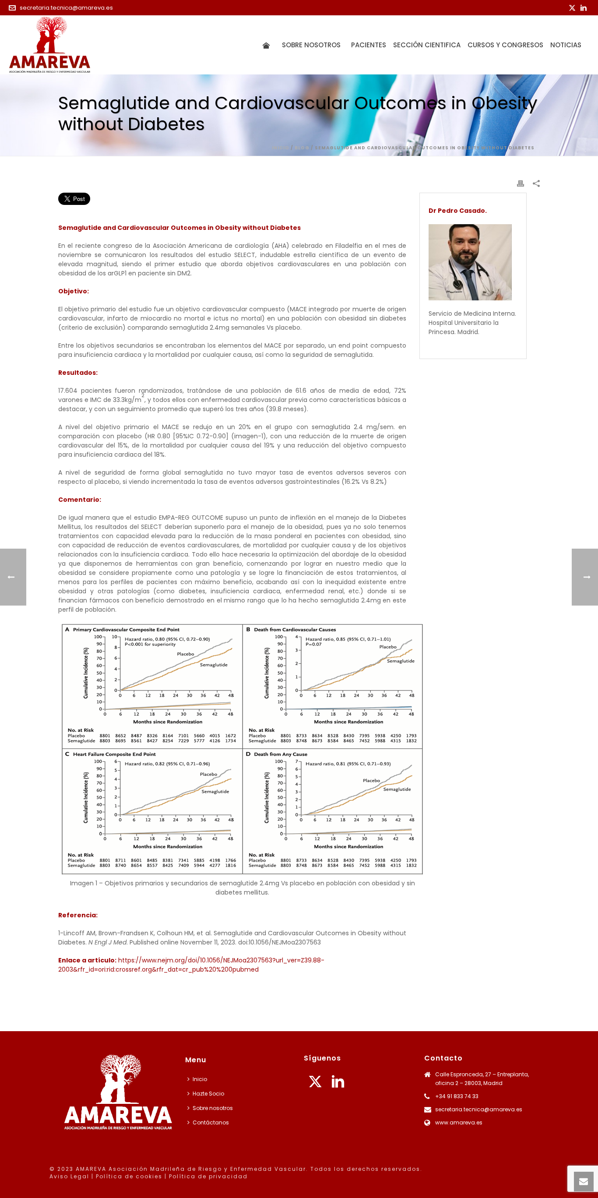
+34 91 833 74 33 (456, 1096)
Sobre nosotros (313, 44)
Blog (302, 147)
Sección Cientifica (427, 44)
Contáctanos (211, 1122)
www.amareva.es (458, 1122)
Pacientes (368, 44)
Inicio (280, 147)
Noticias (565, 44)
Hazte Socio (208, 1093)
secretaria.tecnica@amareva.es (66, 8)
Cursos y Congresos (505, 44)
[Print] (520, 183)
